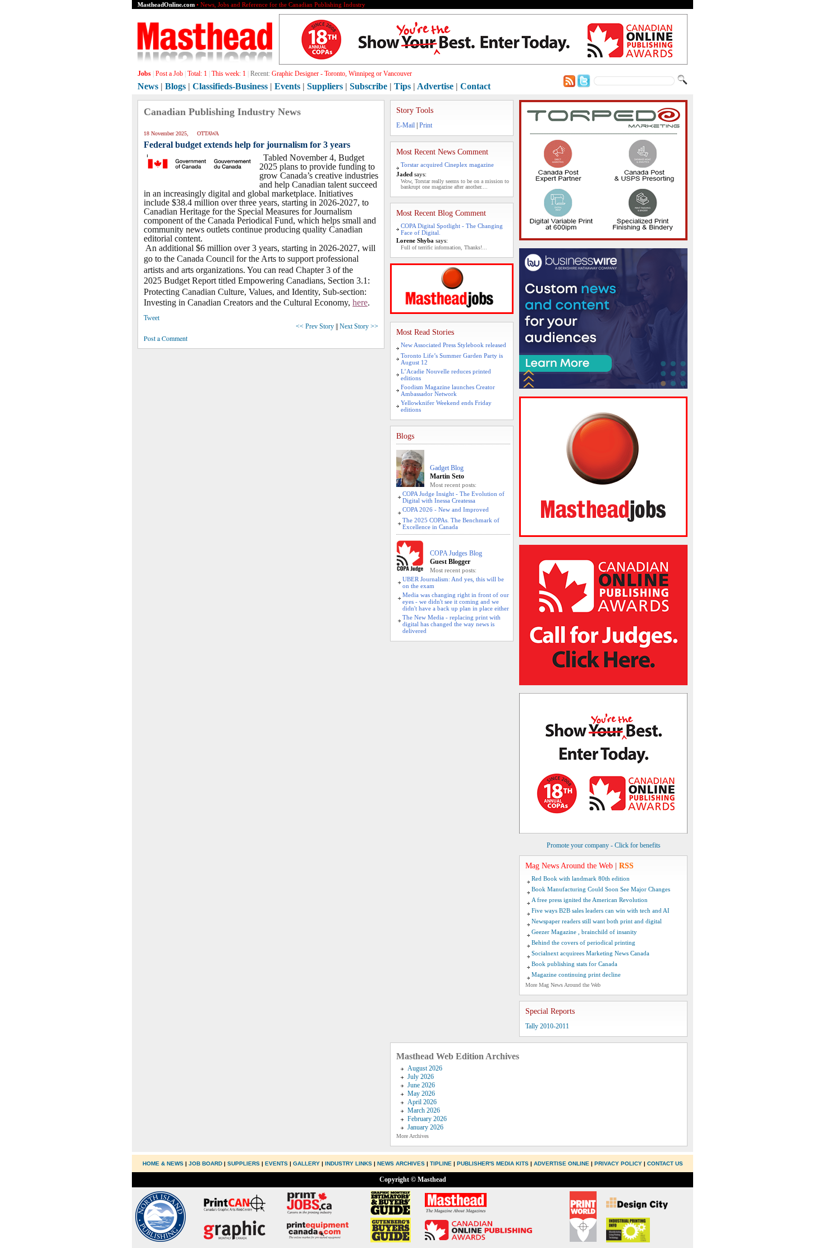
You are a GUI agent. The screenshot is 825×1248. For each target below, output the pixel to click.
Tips (402, 86)
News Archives (401, 1163)
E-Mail (405, 125)
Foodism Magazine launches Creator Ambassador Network (448, 390)
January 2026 (425, 1127)
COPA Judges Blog (456, 553)
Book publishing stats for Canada (574, 963)
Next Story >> (359, 326)
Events (287, 86)
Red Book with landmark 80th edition (580, 878)
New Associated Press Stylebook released (453, 344)
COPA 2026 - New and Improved (445, 509)
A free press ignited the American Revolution (589, 899)
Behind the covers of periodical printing (583, 942)
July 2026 (420, 1077)
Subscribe (368, 86)
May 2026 (421, 1093)
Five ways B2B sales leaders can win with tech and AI (600, 910)
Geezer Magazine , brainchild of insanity (584, 931)
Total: (197, 74)
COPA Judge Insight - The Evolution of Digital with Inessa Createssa (453, 497)
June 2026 (421, 1085)
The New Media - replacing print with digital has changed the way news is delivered (451, 624)
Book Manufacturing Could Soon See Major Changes (600, 889)
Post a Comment (165, 338)
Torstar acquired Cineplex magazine (447, 164)
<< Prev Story (315, 326)
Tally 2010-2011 (547, 1026)
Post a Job (169, 74)
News (148, 86)
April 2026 (422, 1102)
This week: (229, 74)
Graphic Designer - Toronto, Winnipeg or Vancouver (342, 74)
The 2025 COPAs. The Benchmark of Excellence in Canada (450, 523)
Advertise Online (561, 1163)
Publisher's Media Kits (493, 1163)
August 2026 (424, 1068)
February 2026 (427, 1119)
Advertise (435, 86)
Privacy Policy (618, 1163)
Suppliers (325, 86)
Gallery (306, 1163)
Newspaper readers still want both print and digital (596, 921)
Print (425, 125)
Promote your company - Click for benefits (604, 845)
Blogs (175, 86)
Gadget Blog (447, 468)
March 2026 (423, 1110)
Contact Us (665, 1163)
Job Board (205, 1163)
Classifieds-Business (230, 86)
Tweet (151, 318)
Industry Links (348, 1163)
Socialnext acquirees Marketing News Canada (590, 953)
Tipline (441, 1163)
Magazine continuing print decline (576, 974)
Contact (475, 86)
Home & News (164, 1163)
